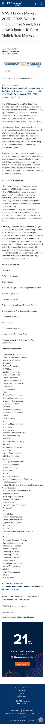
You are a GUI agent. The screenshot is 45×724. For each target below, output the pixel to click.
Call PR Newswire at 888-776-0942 (22, 702)
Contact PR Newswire (22, 688)
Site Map (31, 714)
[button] (22, 64)
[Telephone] (36, 3)
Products (22, 690)
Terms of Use (15, 711)
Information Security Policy (15, 714)
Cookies (23, 717)
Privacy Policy (28, 711)
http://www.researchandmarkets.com (18, 617)
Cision (26, 720)
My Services (21, 696)
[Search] (42, 3)
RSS (38, 714)
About (22, 693)
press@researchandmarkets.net (16, 599)
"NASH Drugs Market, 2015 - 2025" (22, 94)
